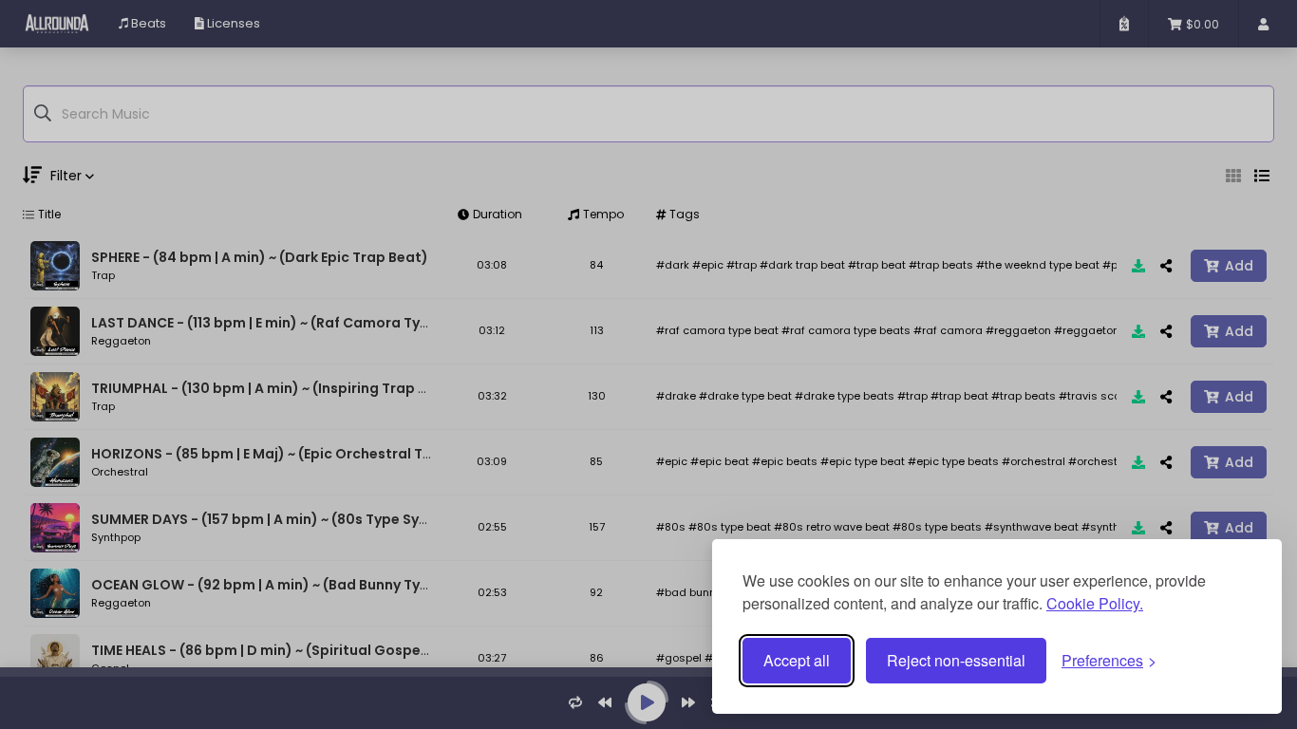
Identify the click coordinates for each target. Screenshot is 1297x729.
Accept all (796, 660)
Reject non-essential (956, 660)
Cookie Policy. (1094, 603)
